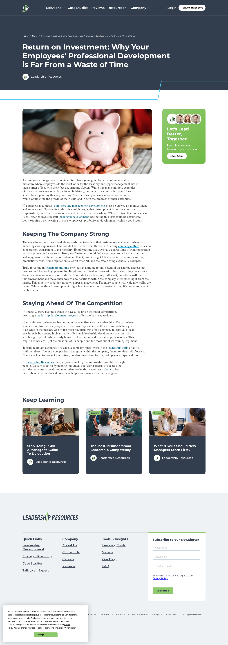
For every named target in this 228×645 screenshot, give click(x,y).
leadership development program (57, 315)
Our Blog (109, 559)
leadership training (57, 267)
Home (25, 36)
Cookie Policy (118, 614)
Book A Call (177, 156)
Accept (41, 635)
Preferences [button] (70, 628)
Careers (68, 559)
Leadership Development (33, 547)
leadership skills (118, 347)
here (108, 369)
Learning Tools (113, 545)
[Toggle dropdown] (63, 8)
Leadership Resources (40, 362)
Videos (107, 552)
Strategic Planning (37, 556)
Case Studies (78, 8)
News (34, 36)
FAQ (105, 566)
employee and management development (79, 205)
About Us (69, 545)
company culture (128, 246)
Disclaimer (104, 614)
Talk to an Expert (192, 7)
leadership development (74, 217)
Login (172, 8)
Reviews (98, 8)
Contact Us (71, 552)
